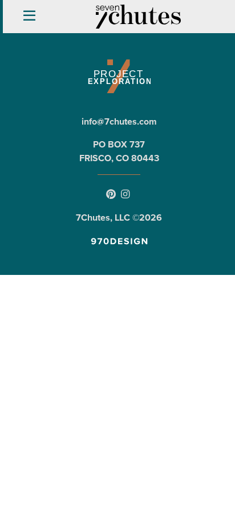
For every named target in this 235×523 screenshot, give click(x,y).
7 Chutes (138, 17)
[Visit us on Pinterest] (111, 195)
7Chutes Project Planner (119, 76)
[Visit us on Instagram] (125, 195)
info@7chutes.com (119, 121)
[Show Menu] (29, 16)
